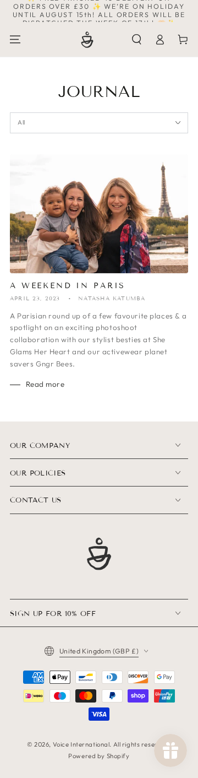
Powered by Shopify (98, 756)
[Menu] (15, 39)
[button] (136, 39)
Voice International (81, 744)
